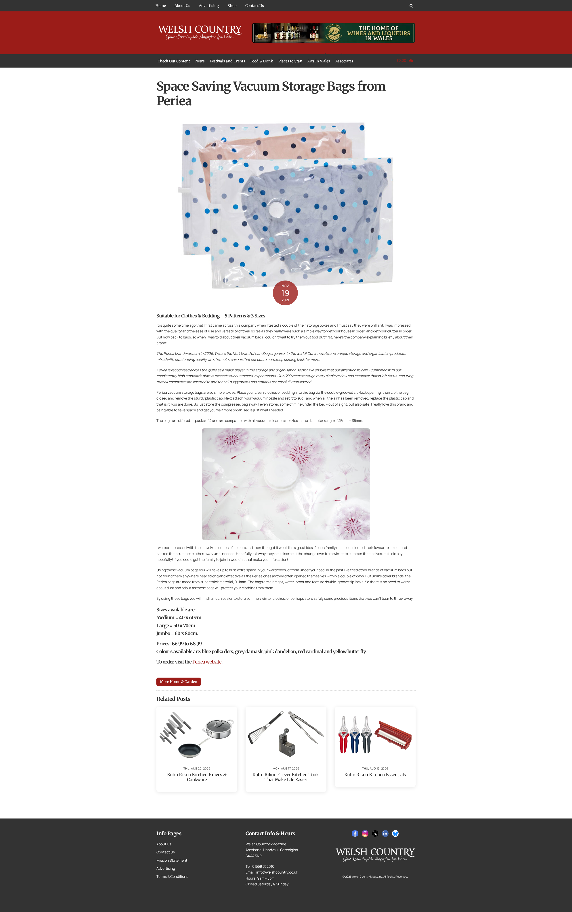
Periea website (206, 662)
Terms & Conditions (172, 876)
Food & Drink (261, 61)
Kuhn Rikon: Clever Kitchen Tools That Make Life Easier (285, 777)
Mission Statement (171, 860)
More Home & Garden (178, 681)
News (200, 61)
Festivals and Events (227, 61)
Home (161, 5)
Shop (232, 5)
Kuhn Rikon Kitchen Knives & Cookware (197, 777)
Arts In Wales (318, 61)
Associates (344, 61)
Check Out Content (174, 61)
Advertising (209, 5)
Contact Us (254, 5)
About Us (182, 5)
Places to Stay (290, 61)
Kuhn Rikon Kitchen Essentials (375, 774)
